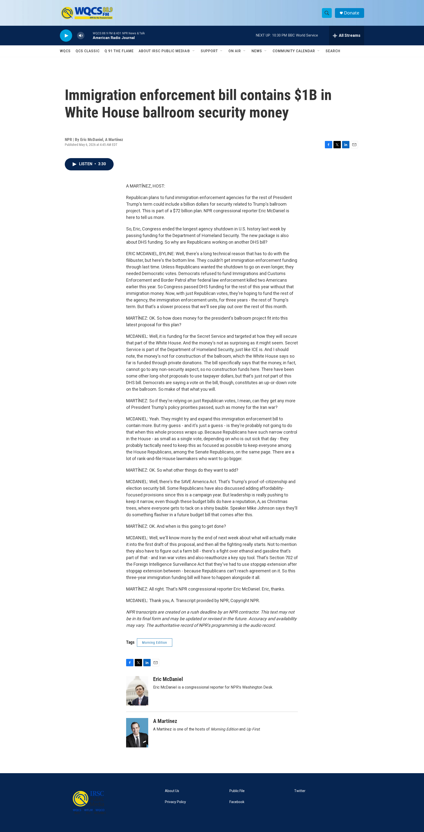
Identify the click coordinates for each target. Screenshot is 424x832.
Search (333, 51)
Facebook (236, 802)
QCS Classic (88, 51)
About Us (172, 791)
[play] (66, 35)
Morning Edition (154, 642)
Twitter (299, 791)
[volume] (81, 35)
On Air (234, 51)
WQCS (65, 51)
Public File (237, 791)
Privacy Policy (175, 802)
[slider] (88, 35)
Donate (351, 12)
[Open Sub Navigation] (194, 51)
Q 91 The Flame (119, 51)
